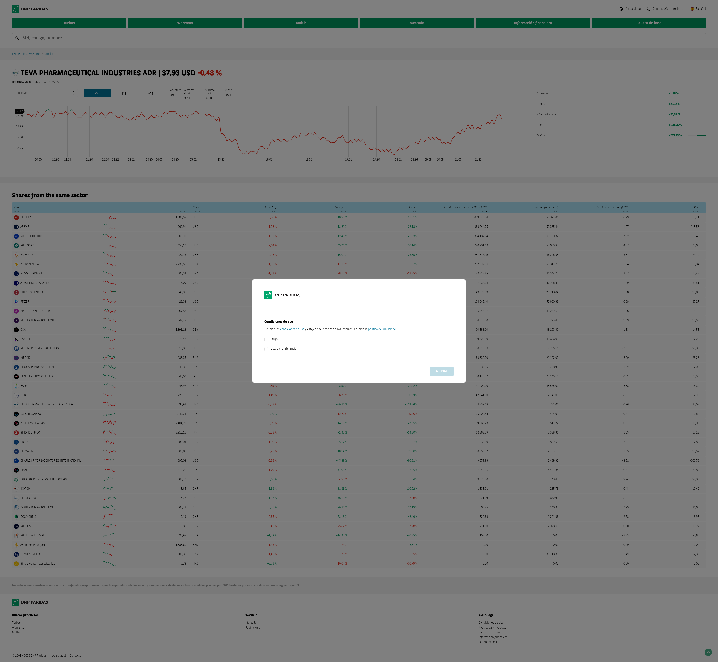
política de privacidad (382, 329)
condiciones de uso (292, 329)
